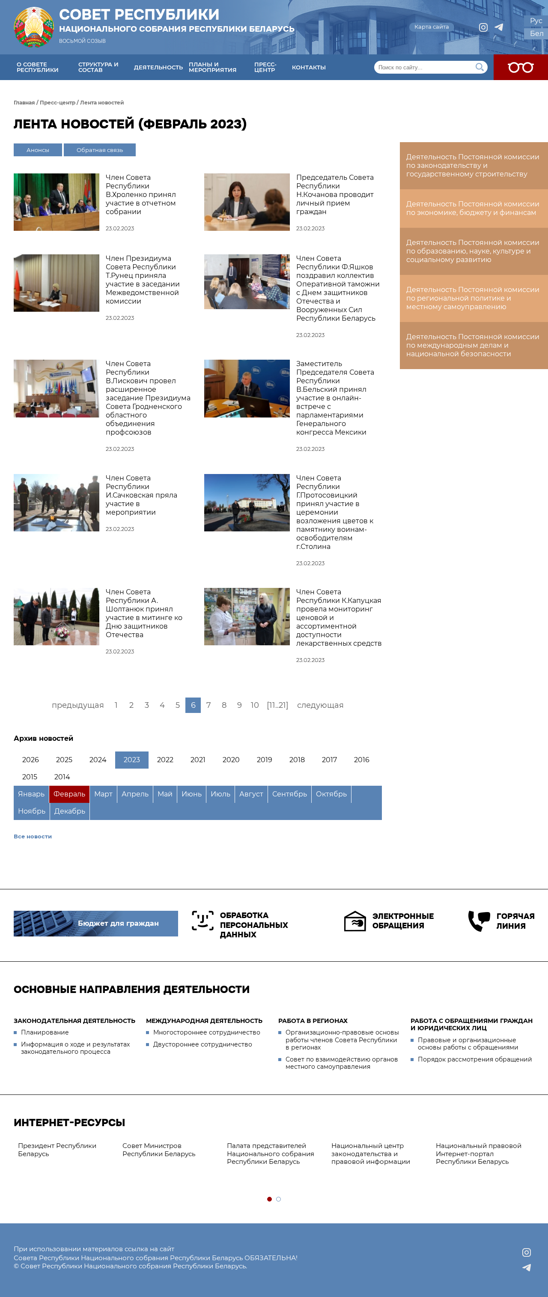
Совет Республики (177, 20)
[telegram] (498, 27)
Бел (537, 34)
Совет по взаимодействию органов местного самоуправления (342, 1063)
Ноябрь (31, 811)
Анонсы (38, 149)
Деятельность (158, 67)
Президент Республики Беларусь (57, 1150)
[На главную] (34, 27)
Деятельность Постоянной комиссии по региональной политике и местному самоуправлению (472, 298)
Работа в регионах (313, 1021)
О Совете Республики (38, 67)
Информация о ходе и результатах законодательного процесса (75, 1048)
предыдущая (78, 705)
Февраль (69, 794)
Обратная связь (100, 149)
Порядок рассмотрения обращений (475, 1059)
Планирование (45, 1032)
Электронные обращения (403, 921)
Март (103, 794)
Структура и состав (98, 67)
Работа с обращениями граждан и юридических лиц (472, 1024)
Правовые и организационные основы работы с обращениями (468, 1044)
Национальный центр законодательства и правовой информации (370, 1154)
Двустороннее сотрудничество (202, 1044)
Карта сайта (431, 26)
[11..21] (278, 705)
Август (251, 794)
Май (165, 794)
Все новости (33, 836)
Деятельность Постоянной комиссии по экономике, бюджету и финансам (472, 208)
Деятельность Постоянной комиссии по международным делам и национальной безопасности (472, 345)
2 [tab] (279, 1199)
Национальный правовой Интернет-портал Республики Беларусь (478, 1154)
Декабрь (69, 811)
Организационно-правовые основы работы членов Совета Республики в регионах (342, 1040)
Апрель (135, 794)
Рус (536, 21)
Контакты (309, 67)
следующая (320, 705)
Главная (24, 102)
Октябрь (331, 794)
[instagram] (483, 27)
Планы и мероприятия (213, 67)
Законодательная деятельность (74, 1021)
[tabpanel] (66, 1150)
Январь (31, 794)
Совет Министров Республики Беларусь (158, 1150)
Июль (220, 794)
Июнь (192, 794)
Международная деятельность (204, 1021)
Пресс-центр (265, 67)
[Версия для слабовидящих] (521, 67)
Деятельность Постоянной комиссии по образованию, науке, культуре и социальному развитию (472, 251)
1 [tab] (270, 1199)
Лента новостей (102, 102)
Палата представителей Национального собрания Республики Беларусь (270, 1154)
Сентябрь (289, 794)
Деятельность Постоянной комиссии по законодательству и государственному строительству (472, 165)
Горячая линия (515, 921)
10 (255, 705)
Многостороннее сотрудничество (206, 1032)
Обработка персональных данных (254, 925)
